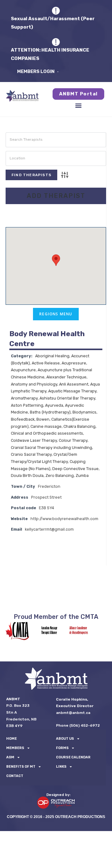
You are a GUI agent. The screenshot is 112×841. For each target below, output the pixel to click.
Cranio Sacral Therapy (31, 454)
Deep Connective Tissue (75, 468)
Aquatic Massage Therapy (72, 391)
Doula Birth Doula (27, 475)
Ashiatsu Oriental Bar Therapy (67, 398)
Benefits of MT (20, 767)
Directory (35, 213)
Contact (14, 776)
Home (11, 739)
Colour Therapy (73, 440)
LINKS (61, 767)
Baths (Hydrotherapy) (50, 412)
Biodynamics (84, 412)
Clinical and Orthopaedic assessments (47, 433)
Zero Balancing (59, 475)
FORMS (62, 748)
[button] (78, 105)
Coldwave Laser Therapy (34, 440)
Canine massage (46, 426)
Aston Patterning (27, 405)
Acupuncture (23, 370)
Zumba (82, 475)
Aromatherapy (24, 398)
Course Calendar (73, 757)
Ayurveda (54, 405)
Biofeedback (23, 419)
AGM (10, 757)
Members (15, 748)
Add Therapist (56, 195)
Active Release (46, 363)
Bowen (42, 419)
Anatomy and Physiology (34, 384)
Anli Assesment (73, 384)
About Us (65, 739)
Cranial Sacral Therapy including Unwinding (51, 447)
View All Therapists (79, 213)
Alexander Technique (66, 377)
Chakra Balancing (79, 426)
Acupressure (74, 363)
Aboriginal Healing (52, 356)
